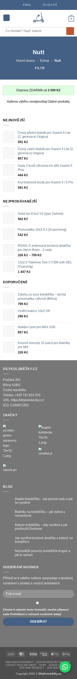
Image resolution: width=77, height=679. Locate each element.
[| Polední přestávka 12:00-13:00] (35, 4)
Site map (53, 667)
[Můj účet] (64, 18)
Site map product (31, 667)
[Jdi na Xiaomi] (10, 471)
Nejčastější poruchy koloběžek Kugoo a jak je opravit (42, 552)
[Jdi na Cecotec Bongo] (10, 442)
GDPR (42, 665)
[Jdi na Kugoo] (45, 435)
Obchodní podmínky (19, 662)
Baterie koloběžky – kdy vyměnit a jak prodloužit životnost (41, 526)
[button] (6, 17)
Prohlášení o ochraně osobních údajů (35, 614)
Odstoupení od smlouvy (53, 662)
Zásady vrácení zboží (21, 665)
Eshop (44, 60)
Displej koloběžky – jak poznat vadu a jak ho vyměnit (44, 500)
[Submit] (70, 31)
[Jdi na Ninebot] (45, 455)
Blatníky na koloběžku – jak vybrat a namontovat (40, 513)
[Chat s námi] (65, 667)
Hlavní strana (25, 60)
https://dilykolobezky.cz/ (27, 400)
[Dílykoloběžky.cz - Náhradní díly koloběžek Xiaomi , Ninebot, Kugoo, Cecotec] (38, 18)
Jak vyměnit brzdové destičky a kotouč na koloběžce (44, 539)
